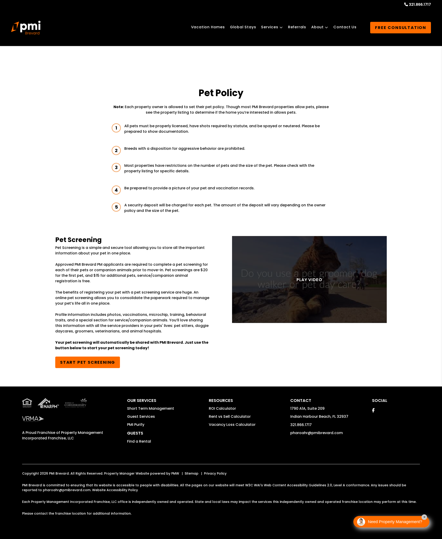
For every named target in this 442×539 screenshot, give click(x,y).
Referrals (297, 27)
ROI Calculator (222, 408)
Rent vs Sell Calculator (230, 416)
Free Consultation (400, 27)
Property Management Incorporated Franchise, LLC (62, 435)
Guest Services (141, 416)
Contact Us (345, 27)
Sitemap (191, 473)
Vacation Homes (208, 27)
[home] (26, 28)
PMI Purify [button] (135, 424)
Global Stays (243, 27)
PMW (175, 473)
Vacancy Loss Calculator (232, 424)
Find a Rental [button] (139, 441)
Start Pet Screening (87, 362)
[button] (373, 410)
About (317, 27)
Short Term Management (150, 408)
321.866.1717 (420, 4)
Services (269, 27)
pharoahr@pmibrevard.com (316, 432)
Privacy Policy (215, 473)
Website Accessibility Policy (115, 490)
